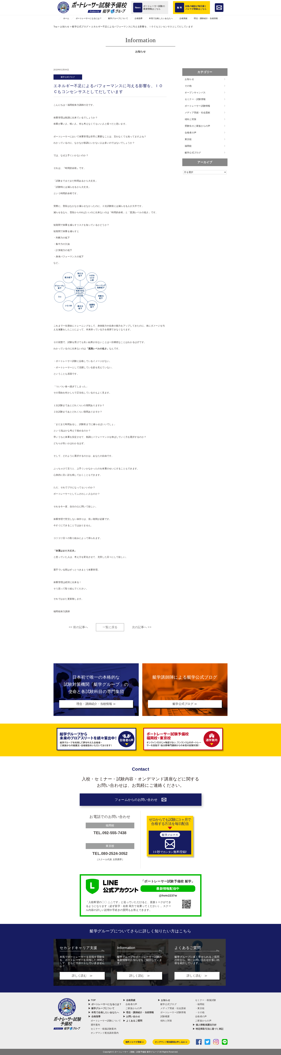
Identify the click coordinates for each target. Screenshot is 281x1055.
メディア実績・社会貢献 (197, 112)
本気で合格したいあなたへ (161, 18)
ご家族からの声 (134, 1008)
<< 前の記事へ (78, 627)
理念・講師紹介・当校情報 (206, 18)
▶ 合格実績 (129, 1000)
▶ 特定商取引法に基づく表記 (208, 1028)
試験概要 (165, 1016)
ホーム (66, 18)
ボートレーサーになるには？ (89, 18)
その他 (188, 86)
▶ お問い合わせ (131, 1016)
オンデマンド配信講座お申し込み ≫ (171, 1042)
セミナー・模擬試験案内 (103, 1028)
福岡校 (188, 146)
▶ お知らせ (164, 1000)
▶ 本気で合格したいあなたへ (103, 1012)
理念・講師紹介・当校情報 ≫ (96, 704)
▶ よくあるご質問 (132, 1020)
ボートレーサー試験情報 (197, 106)
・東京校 (199, 1008)
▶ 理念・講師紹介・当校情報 (138, 1012)
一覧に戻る (110, 627)
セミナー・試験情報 (195, 99)
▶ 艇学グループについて (101, 1008)
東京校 (188, 139)
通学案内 (95, 1024)
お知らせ (189, 79)
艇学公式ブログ (68, 77)
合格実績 (183, 18)
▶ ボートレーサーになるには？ (104, 1004)
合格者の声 (190, 132)
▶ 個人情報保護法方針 (205, 1024)
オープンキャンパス (195, 92)
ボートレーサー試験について (106, 1020)
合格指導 (138, 18)
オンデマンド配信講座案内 (105, 1033)
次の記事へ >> (141, 627)
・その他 (199, 1012)
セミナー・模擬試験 (205, 1000)
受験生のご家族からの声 (197, 126)
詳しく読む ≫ (82, 975)
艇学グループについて (118, 18)
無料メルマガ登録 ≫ (135, 1042)
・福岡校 (199, 1004)
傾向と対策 (190, 119)
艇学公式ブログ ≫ (185, 704)
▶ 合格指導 (94, 1016)
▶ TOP (92, 1000)
